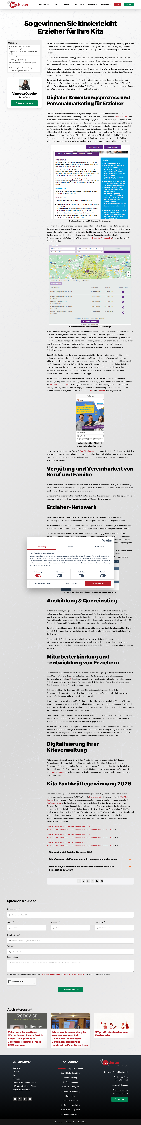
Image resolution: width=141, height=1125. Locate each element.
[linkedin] (15, 1099)
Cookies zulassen (98, 583)
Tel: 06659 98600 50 (120, 1090)
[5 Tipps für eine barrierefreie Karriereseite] (114, 1021)
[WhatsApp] (92, 881)
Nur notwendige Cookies (43, 583)
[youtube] (30, 1099)
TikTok (90, 390)
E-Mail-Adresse (13, 935)
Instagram (66, 384)
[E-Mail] (101, 881)
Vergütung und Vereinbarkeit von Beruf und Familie (23, 53)
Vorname (55, 922)
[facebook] (20, 1099)
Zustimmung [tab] (42, 547)
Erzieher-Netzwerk (15, 57)
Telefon (10, 946)
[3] (70, 679)
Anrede (10, 922)
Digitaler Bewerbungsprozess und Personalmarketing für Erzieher (20, 48)
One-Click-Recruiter (88, 451)
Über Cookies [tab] (99, 547)
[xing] (25, 1099)
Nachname (100, 922)
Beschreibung (12, 957)
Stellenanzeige (121, 116)
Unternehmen (13, 909)
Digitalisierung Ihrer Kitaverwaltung (20, 68)
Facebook (54, 384)
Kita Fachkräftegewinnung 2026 (19, 71)
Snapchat (101, 390)
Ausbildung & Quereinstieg (17, 60)
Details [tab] (70, 547)
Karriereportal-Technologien (100, 238)
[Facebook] (79, 881)
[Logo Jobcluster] (17, 2)
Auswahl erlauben (70, 583)
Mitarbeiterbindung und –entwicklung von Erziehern (22, 64)
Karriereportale (95, 797)
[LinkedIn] (88, 881)
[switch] (59, 575)
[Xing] (97, 881)
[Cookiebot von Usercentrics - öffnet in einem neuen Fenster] (103, 540)
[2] (48, 834)
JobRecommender (54, 803)
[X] (83, 881)
